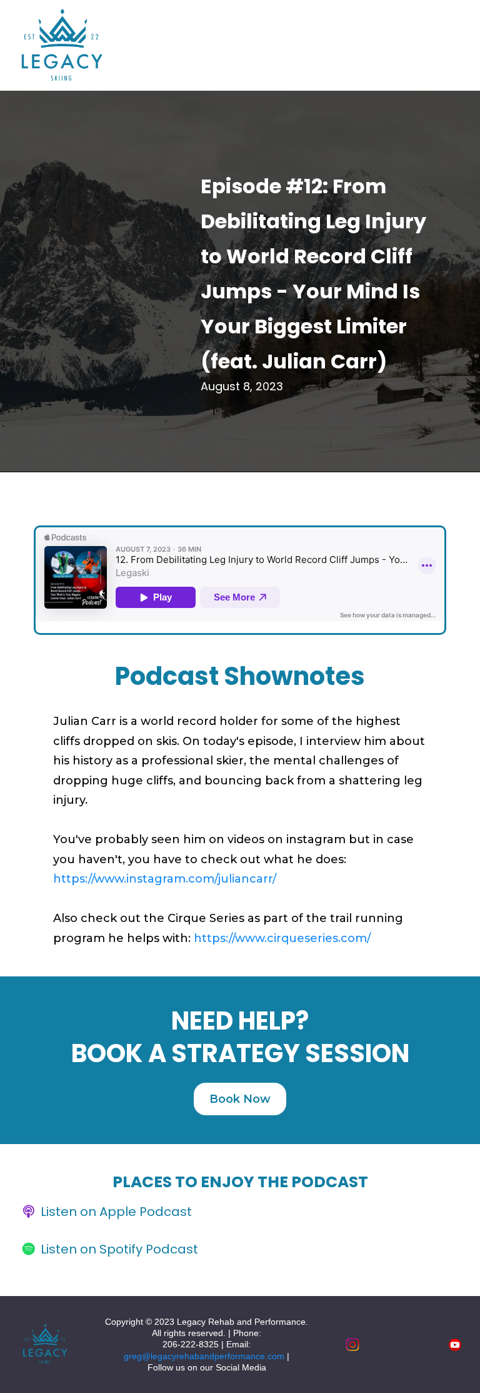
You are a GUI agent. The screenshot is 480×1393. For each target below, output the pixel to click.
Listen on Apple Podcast (116, 1211)
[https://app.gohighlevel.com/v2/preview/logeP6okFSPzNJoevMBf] (44, 1345)
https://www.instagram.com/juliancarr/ (164, 879)
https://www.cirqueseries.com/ (282, 938)
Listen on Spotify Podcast (119, 1249)
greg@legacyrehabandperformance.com (204, 1356)
